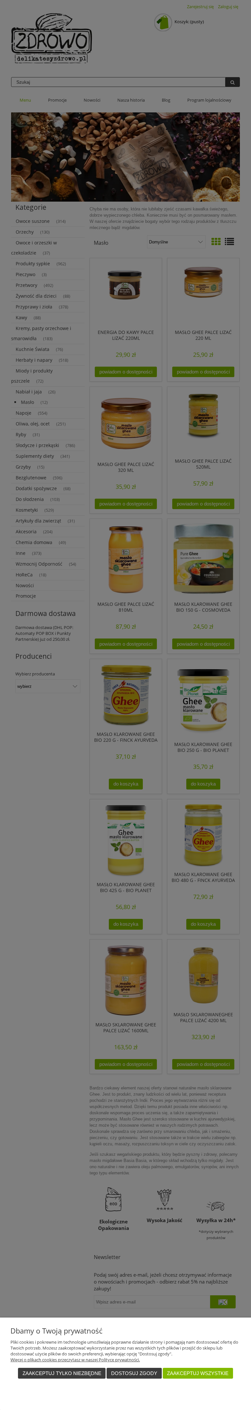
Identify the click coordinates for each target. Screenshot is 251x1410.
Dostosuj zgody (134, 1373)
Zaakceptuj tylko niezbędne (62, 1373)
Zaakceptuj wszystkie (197, 1373)
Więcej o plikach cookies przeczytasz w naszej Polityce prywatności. (75, 1360)
